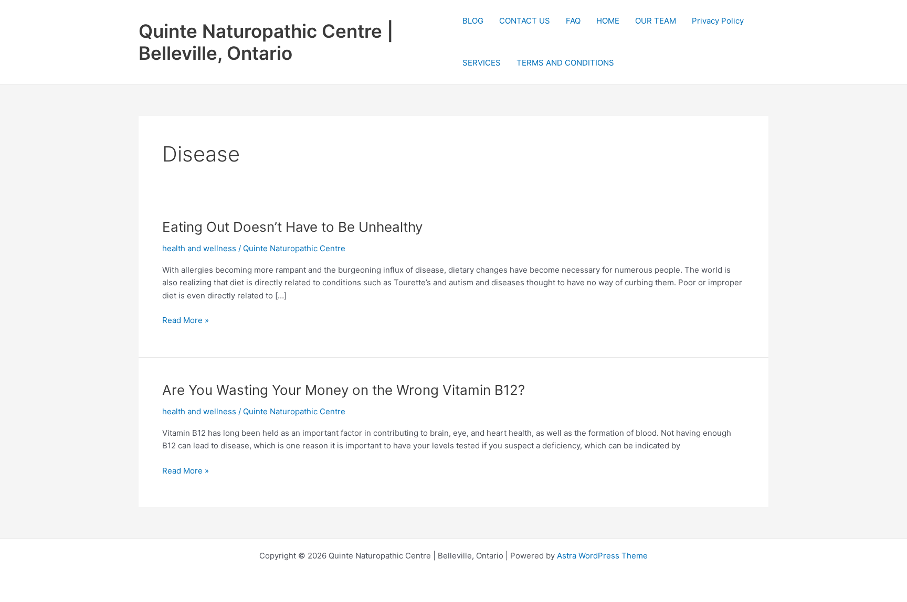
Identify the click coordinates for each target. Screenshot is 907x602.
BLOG (472, 21)
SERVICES (481, 63)
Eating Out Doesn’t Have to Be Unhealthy (292, 227)
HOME (607, 21)
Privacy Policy (718, 21)
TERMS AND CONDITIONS (565, 63)
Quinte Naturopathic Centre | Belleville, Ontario (266, 42)
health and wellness (199, 248)
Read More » (185, 321)
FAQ (573, 21)
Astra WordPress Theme (602, 556)
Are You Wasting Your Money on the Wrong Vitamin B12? (343, 390)
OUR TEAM (655, 21)
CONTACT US (524, 21)
